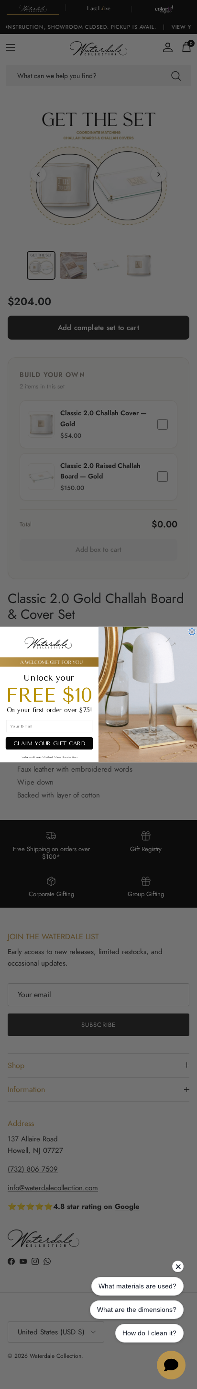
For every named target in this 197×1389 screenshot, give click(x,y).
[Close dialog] (192, 631)
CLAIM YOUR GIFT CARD (49, 743)
